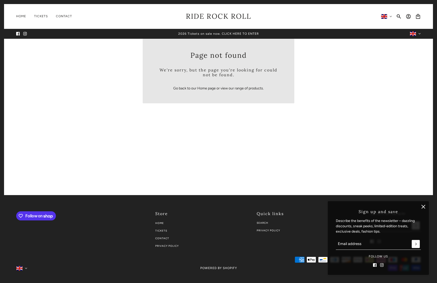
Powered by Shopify (218, 268)
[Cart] (418, 16)
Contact (162, 238)
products (256, 88)
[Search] (399, 16)
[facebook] (18, 33)
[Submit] (416, 244)
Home (159, 223)
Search (262, 222)
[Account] (408, 16)
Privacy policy (167, 246)
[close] (423, 206)
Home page (206, 88)
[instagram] (25, 33)
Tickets (161, 230)
